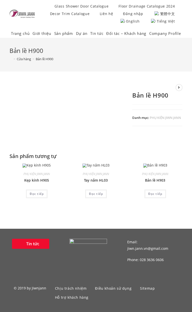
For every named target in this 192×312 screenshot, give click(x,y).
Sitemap (147, 288)
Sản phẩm (63, 33)
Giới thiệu (41, 33)
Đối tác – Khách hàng (126, 33)
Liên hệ (106, 13)
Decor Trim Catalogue (70, 13)
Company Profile (165, 33)
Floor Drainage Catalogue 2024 (146, 6)
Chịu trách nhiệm (71, 288)
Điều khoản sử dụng (113, 288)
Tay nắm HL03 (96, 180)
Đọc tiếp (37, 194)
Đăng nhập (133, 13)
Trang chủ (20, 33)
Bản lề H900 (44, 59)
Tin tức (97, 33)
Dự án (82, 33)
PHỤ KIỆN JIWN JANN (165, 117)
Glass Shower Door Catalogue (81, 6)
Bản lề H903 (155, 180)
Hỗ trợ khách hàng (71, 297)
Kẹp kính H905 (36, 180)
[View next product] (179, 87)
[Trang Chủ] (11, 59)
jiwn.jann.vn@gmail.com (147, 248)
